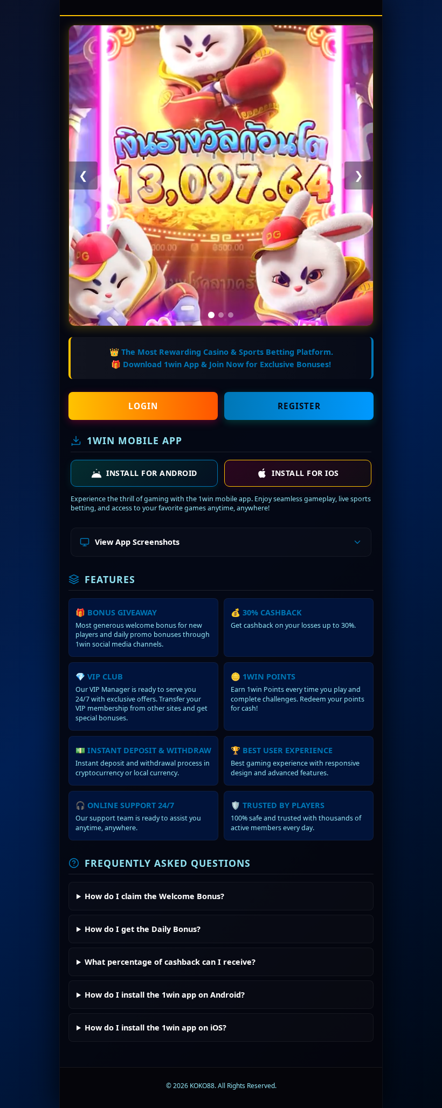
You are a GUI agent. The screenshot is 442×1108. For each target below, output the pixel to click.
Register (299, 406)
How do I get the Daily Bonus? (143, 929)
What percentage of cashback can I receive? (170, 962)
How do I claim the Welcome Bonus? (154, 896)
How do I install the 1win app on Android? (165, 995)
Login (143, 406)
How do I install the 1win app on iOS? (155, 1027)
